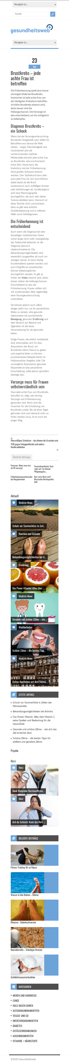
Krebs (25, 278)
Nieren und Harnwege (25, 995)
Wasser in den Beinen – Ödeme (25, 895)
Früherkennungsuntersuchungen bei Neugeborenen (23, 478)
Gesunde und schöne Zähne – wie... (29, 619)
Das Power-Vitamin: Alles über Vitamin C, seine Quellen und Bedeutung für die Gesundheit (34, 720)
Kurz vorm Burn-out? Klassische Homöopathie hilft (44, 479)
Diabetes (17, 1026)
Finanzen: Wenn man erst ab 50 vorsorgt (21, 467)
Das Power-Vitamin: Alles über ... (28, 588)
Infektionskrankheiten (25, 1021)
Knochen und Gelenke (29, 534)
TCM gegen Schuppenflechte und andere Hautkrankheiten (27, 445)
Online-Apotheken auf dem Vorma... (29, 682)
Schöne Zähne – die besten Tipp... (28, 650)
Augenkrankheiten (23, 1036)
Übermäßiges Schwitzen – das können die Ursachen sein (34, 440)
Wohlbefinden (25, 627)
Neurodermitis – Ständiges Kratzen (26, 949)
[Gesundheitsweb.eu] (32, 33)
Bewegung (16, 319)
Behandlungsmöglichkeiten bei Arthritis (33, 711)
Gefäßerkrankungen (25, 1031)
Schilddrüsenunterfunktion (23, 977)
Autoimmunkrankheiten (26, 1011)
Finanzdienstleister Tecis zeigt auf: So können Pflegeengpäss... (43, 469)
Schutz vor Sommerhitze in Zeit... (28, 526)
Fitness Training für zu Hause (24, 867)
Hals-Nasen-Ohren (23, 1006)
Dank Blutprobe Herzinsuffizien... (28, 791)
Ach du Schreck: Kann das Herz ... (28, 822)
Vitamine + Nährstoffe (25, 1041)
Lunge (16, 1000)
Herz (21, 768)
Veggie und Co (20, 1016)
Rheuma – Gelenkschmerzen (23, 922)
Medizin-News (25, 503)
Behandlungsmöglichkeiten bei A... (29, 557)
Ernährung (38, 319)
